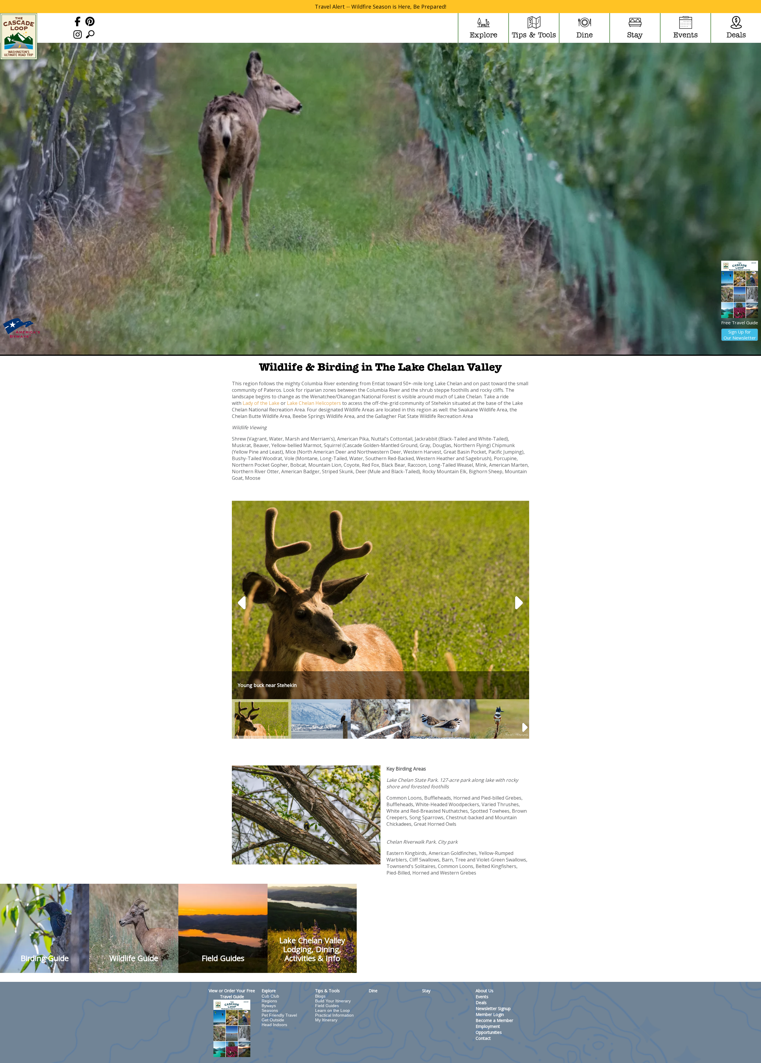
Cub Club (270, 996)
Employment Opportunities (489, 1029)
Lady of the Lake (260, 403)
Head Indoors (274, 1024)
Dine (373, 990)
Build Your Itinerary (333, 1000)
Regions (269, 1000)
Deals (481, 1002)
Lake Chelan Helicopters (314, 403)
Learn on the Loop (332, 1010)
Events (482, 996)
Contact (483, 1038)
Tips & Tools (327, 990)
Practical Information (334, 1015)
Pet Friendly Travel (279, 1015)
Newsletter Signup (493, 1008)
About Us (484, 990)
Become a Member (494, 1020)
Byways (269, 1005)
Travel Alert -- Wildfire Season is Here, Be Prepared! (380, 6)
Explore (269, 990)
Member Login (490, 1014)
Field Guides (327, 1005)
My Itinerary (326, 1020)
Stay (426, 990)
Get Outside (273, 1020)
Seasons (270, 1010)
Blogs (320, 996)
